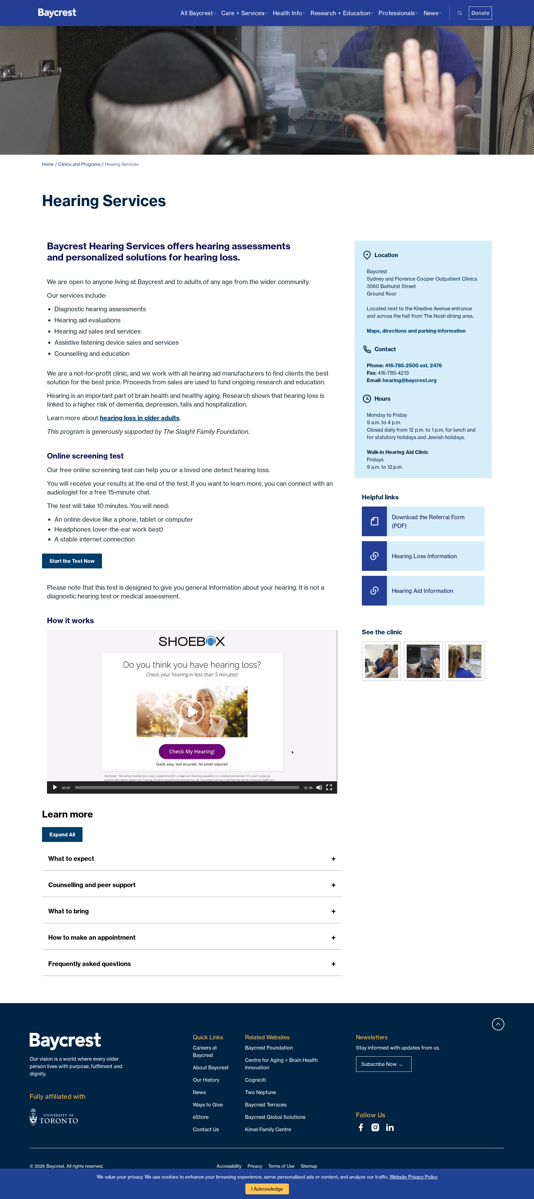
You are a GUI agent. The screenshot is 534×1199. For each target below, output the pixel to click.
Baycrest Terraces (265, 1105)
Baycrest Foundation (269, 1048)
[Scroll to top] (498, 1024)
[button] (192, 712)
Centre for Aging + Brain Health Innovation (281, 1064)
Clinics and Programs (79, 164)
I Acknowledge (267, 1189)
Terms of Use (281, 1166)
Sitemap (309, 1166)
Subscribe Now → (382, 1064)
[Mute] (319, 787)
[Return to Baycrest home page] (57, 12)
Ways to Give (208, 1105)
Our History (206, 1080)
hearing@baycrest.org (410, 380)
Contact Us (206, 1129)
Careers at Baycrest (205, 1051)
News (199, 1092)
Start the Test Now (72, 561)
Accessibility (229, 1166)
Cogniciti (255, 1080)
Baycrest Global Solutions (275, 1117)
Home (48, 164)
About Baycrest (211, 1067)
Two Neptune (260, 1092)
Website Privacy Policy (414, 1177)
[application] (192, 712)
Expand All (62, 834)
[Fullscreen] (329, 787)
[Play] (55, 787)
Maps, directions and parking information (416, 331)
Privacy (255, 1166)
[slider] (187, 787)
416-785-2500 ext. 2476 (413, 365)
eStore (201, 1117)
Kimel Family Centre (268, 1129)
